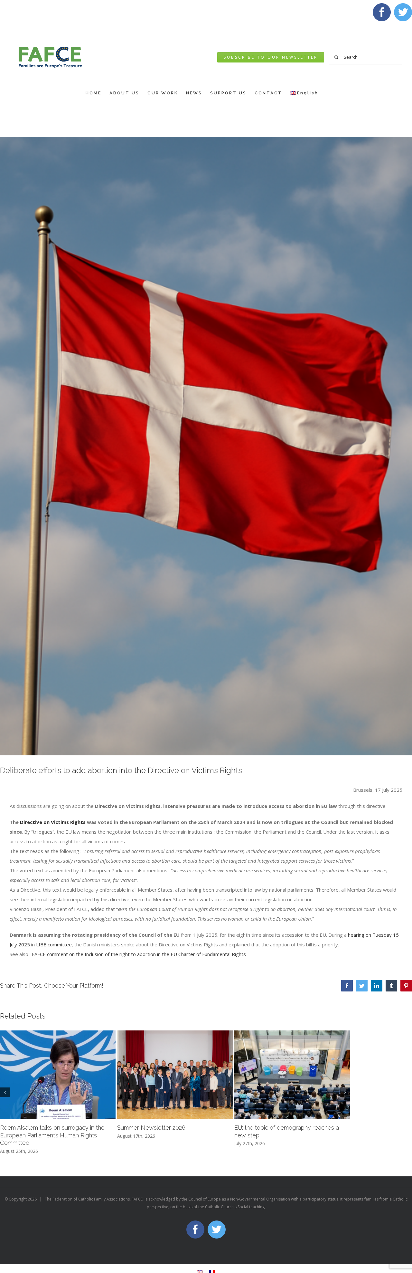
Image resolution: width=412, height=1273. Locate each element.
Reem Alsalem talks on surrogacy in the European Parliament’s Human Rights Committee (52, 1135)
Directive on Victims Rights (53, 822)
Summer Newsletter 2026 (151, 1127)
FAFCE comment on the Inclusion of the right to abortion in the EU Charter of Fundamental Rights (139, 954)
